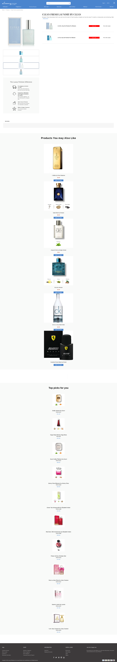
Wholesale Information (6, 655)
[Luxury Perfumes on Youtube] (63, 657)
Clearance (46, 650)
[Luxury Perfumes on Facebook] (53, 657)
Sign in (103, 3)
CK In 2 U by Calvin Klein (58, 324)
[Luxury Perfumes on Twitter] (56, 657)
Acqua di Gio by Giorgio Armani (58, 250)
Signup (67, 655)
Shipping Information (48, 651)
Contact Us (4, 653)
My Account (68, 650)
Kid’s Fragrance (26, 653)
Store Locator (4, 651)
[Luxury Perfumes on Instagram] (61, 657)
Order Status (68, 651)
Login (67, 653)
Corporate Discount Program (28, 655)
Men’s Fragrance (26, 651)
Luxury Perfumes (11, 660)
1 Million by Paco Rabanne (58, 175)
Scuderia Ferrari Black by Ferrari (58, 362)
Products (8, 9)
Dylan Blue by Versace (58, 212)
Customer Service (5, 650)
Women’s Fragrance (27, 650)
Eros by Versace (59, 287)
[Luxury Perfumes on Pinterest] (58, 657)
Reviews (7, 121)
